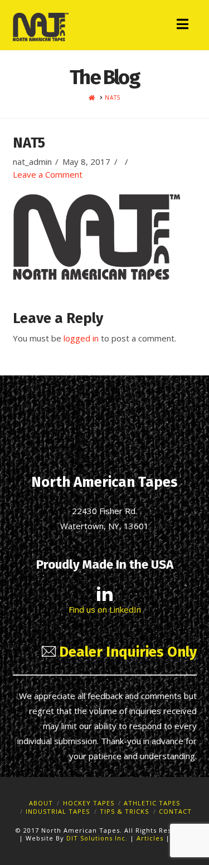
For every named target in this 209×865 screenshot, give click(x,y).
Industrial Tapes (58, 811)
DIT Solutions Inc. (97, 838)
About (41, 803)
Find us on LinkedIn (105, 609)
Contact (175, 811)
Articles (151, 838)
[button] (182, 24)
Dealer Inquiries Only (126, 652)
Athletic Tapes (152, 803)
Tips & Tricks (124, 811)
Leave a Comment (47, 174)
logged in (81, 338)
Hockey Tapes (88, 803)
